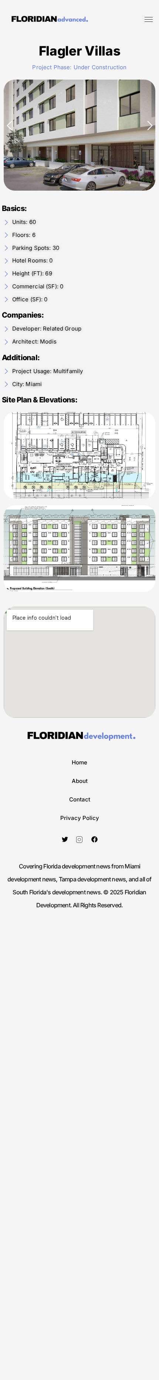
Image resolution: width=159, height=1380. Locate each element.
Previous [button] (9, 125)
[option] (79, 135)
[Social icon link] (64, 839)
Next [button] (149, 125)
